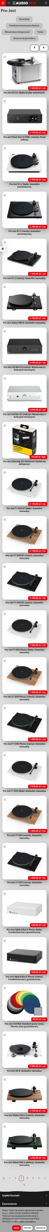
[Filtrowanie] (34, 48)
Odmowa (27, 1228)
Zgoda (16, 1228)
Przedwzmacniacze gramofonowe (24, 26)
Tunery (40, 32)
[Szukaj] (9, 3)
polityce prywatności (27, 1222)
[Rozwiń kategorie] (3, 3)
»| (24, 1185)
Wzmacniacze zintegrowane (17, 32)
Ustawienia (40, 1228)
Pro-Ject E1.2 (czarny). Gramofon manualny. (24, 278)
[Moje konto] (46, 3)
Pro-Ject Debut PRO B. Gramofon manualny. (24, 323)
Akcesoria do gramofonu (24, 38)
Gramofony (24, 19)
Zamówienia (9, 1204)
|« (4, 1178)
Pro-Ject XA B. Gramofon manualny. (24, 1071)
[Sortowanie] (43, 48)
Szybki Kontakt (11, 1195)
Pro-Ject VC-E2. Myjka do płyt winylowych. (24, 93)
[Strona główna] (24, 3)
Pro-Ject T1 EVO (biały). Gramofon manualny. (24, 791)
